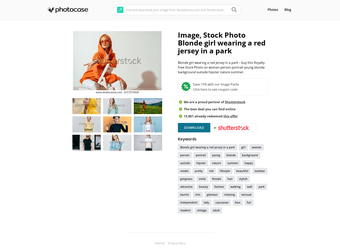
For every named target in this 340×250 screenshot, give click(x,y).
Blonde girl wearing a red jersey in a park (207, 147)
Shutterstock (235, 102)
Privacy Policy (176, 243)
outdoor (260, 171)
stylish (243, 179)
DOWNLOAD (194, 127)
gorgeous (186, 179)
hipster (201, 163)
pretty (199, 171)
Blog (288, 9)
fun (249, 202)
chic (197, 194)
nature (216, 163)
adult (216, 210)
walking (235, 187)
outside (185, 163)
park (262, 187)
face (237, 202)
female (216, 179)
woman (256, 147)
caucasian (222, 202)
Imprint (160, 243)
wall (249, 187)
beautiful (242, 171)
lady (206, 202)
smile (202, 179)
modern (185, 210)
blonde (231, 155)
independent (188, 202)
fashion (219, 187)
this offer (230, 116)
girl (243, 147)
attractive (186, 187)
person (184, 155)
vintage (202, 210)
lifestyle (225, 171)
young (216, 155)
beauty (203, 187)
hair (230, 179)
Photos (273, 9)
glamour (212, 194)
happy (249, 163)
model (184, 171)
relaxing (229, 194)
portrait (201, 155)
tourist (184, 194)
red (211, 171)
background (250, 155)
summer (232, 163)
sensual (246, 194)
